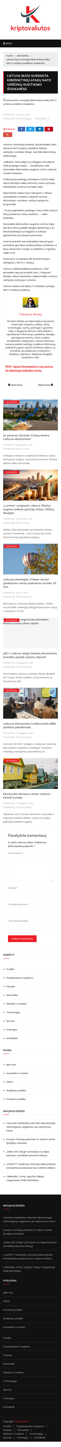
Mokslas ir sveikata (16, 1003)
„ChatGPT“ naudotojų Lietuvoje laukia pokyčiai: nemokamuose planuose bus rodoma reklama (31, 1165)
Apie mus (11, 1064)
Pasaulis (10, 986)
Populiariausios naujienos (19, 977)
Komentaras (16, 853)
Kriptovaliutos (21, 1421)
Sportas (10, 1020)
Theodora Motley (24, 118)
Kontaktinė (12, 1038)
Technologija (13, 1012)
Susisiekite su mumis (17, 1073)
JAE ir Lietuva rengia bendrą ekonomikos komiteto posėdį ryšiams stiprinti (30, 655)
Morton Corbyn (23, 448)
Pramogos (12, 1029)
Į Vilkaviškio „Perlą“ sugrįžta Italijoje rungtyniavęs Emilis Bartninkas (25, 1178)
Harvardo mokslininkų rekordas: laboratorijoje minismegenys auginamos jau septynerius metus (30, 1126)
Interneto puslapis (18, 920)
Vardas (13, 887)
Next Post (44, 384)
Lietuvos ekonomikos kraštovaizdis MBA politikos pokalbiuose (29, 725)
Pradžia (10, 969)
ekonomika (11, 402)
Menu (9, 43)
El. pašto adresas (18, 904)
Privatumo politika (15, 1099)
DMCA (9, 1081)
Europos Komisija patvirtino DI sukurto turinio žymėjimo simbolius (30, 1141)
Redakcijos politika (16, 1090)
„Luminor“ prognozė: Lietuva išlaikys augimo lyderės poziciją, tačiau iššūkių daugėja (28, 509)
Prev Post (16, 384)
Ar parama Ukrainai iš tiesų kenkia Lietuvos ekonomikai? (26, 437)
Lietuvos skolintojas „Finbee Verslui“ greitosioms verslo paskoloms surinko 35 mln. (29, 583)
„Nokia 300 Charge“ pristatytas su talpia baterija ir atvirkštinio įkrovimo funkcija (27, 1153)
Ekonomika (12, 995)
